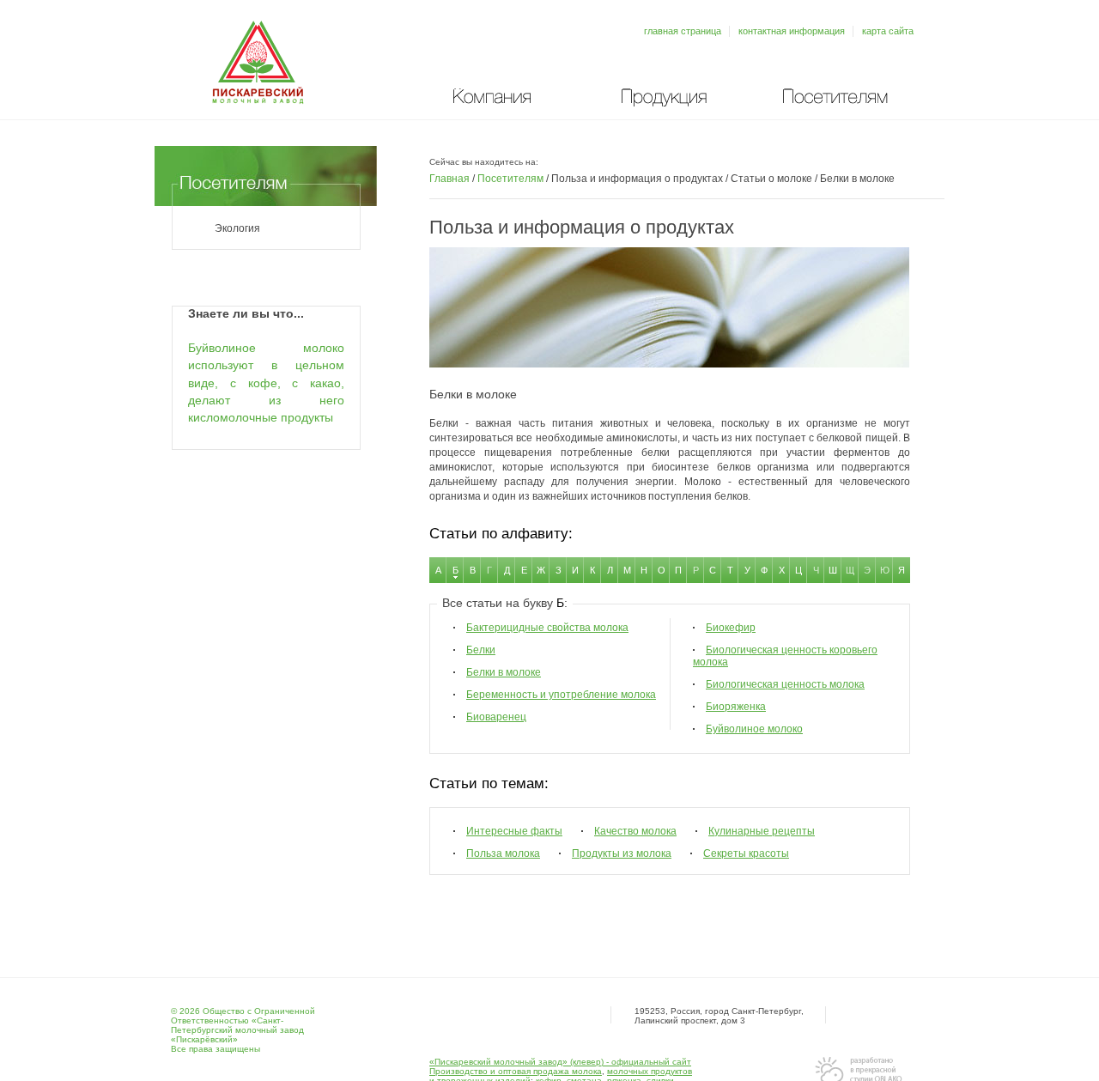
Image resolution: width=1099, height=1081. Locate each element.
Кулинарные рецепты (761, 831)
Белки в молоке (503, 672)
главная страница (682, 31)
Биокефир (731, 628)
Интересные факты (514, 831)
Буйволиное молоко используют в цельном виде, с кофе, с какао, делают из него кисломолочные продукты (266, 383)
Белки (480, 650)
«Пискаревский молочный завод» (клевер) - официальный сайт (560, 1061)
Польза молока (503, 853)
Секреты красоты (746, 853)
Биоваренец (496, 717)
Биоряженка (736, 707)
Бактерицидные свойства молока (547, 628)
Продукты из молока (621, 853)
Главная (449, 179)
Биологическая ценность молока (785, 684)
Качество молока (635, 831)
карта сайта (888, 31)
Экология (237, 228)
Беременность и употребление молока (561, 695)
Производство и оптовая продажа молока (515, 1071)
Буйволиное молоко (754, 729)
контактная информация (791, 31)
